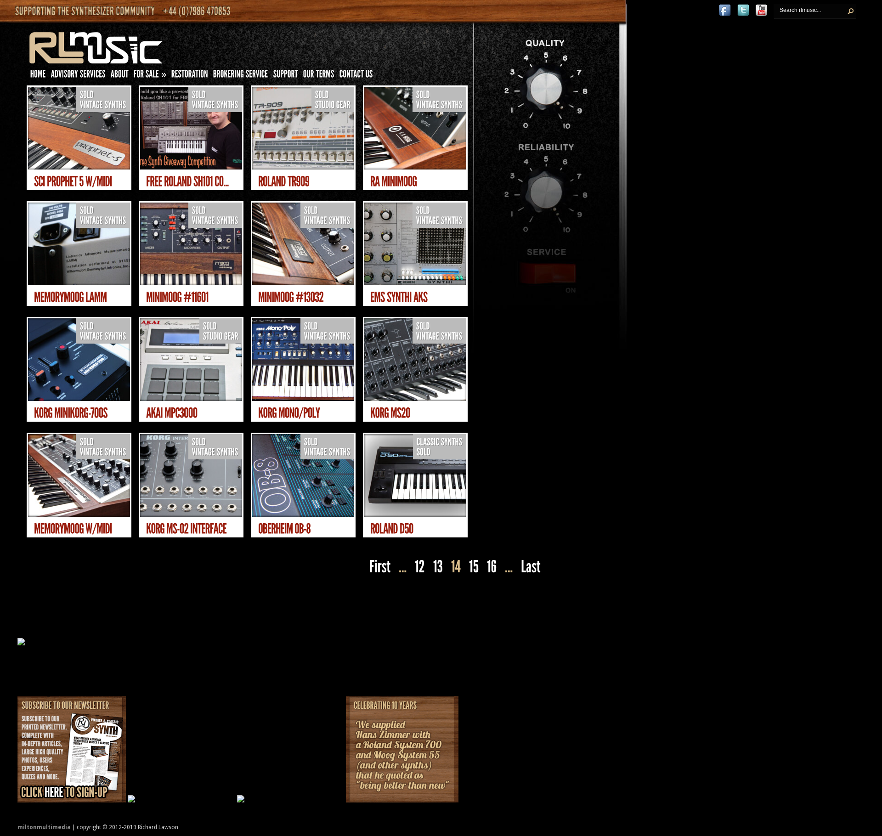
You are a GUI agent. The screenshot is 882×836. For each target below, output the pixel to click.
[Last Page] (532, 567)
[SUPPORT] (286, 75)
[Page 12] (420, 567)
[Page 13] (438, 567)
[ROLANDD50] (391, 529)
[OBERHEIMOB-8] (284, 529)
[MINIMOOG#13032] (291, 297)
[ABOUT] (119, 75)
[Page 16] (492, 567)
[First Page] (378, 567)
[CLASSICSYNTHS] (440, 442)
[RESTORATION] (190, 75)
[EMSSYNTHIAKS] (399, 297)
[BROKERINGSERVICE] (240, 75)
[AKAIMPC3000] (172, 413)
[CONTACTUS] (356, 75)
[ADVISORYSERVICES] (78, 75)
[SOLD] (87, 95)
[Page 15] (474, 567)
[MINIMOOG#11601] (177, 297)
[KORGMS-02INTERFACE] (186, 529)
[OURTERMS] (319, 75)
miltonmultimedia (44, 827)
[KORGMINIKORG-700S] (70, 413)
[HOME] (38, 75)
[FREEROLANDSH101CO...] (187, 182)
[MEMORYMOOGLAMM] (70, 297)
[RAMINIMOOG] (393, 182)
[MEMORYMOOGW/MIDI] (73, 529)
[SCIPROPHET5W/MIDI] (73, 182)
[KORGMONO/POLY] (289, 413)
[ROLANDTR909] (284, 182)
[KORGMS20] (390, 413)
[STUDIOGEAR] (333, 105)
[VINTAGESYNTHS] (103, 105)
